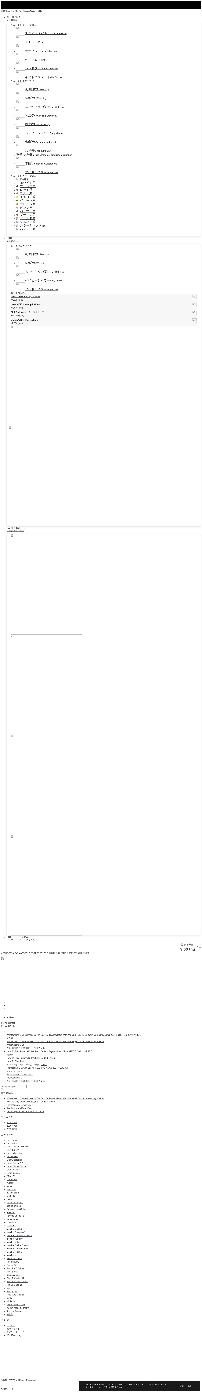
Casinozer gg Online (17, 1209)
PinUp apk (12, 1291)
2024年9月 (12, 1122)
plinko (10, 1298)
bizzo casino (13, 1193)
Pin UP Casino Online (17, 1281)
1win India (12, 1143)
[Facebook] (187, 5)
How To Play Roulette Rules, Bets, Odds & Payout (31, 1058)
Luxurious (11, 1222)
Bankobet (11, 1189)
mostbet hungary (15, 1239)
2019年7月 (12, 1126)
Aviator (10, 1183)
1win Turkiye (13, 1150)
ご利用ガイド (11, 1347)
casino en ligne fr (15, 1202)
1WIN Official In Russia (18, 1147)
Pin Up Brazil (13, 1272)
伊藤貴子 (53, 953)
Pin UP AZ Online (15, 1268)
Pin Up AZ (12, 1265)
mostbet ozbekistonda (17, 1249)
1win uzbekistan (14, 1153)
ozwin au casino (14, 1071)
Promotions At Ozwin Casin (20, 1074)
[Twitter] (192, 5)
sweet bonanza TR (16, 1304)
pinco (9, 1288)
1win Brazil (12, 1140)
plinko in (11, 1301)
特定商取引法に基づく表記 (16, 1354)
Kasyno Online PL (15, 1216)
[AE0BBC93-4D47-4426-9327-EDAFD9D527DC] (7, 1002)
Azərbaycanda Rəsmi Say (19, 1108)
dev (35, 1068)
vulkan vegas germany (18, 1308)
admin (107, 1035)
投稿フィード (13, 1329)
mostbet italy (13, 1242)
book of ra (11, 1196)
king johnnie (13, 1219)
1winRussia (12, 1156)
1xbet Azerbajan (14, 1160)
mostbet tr (11, 1255)
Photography (13, 1262)
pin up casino (13, 1275)
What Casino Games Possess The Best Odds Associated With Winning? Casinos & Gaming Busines (55, 1041)
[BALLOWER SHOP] (12, 11)
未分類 (10, 1038)
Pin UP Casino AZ (15, 1278)
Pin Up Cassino (14, 1285)
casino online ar (14, 1206)
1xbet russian (13, 1173)
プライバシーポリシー (15, 1357)
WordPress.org (14, 1335)
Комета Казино (14, 1311)
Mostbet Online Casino (18, 1245)
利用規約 (10, 1350)
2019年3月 (12, 1129)
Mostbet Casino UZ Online (19, 1235)
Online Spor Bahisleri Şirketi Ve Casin (25, 1111)
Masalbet (11, 1225)
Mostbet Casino (14, 1229)
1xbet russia (12, 1170)
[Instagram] (197, 5)
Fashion (11, 1212)
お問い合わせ (11, 1360)
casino (10, 1199)
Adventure (12, 1179)
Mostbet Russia (14, 1252)
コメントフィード (15, 1332)
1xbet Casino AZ (15, 1163)
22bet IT (11, 1176)
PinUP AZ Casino (15, 1295)
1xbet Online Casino (17, 1166)
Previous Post (8, 1023)
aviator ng (11, 1186)
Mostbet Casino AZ (16, 1232)
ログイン (11, 1325)
